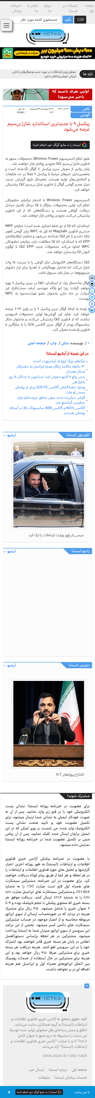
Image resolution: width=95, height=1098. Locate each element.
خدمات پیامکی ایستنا (71, 1077)
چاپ (53, 343)
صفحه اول (89, 8)
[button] (47, 1092)
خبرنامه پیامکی (16, 8)
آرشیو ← (9, 435)
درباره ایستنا (58, 1070)
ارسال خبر (36, 1070)
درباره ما (47, 8)
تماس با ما (32, 8)
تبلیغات (44, 1077)
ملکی (64, 343)
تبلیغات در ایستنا (70, 8)
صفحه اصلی (37, 343)
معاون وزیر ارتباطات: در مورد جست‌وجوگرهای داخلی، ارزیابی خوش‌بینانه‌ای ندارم (44, 74)
